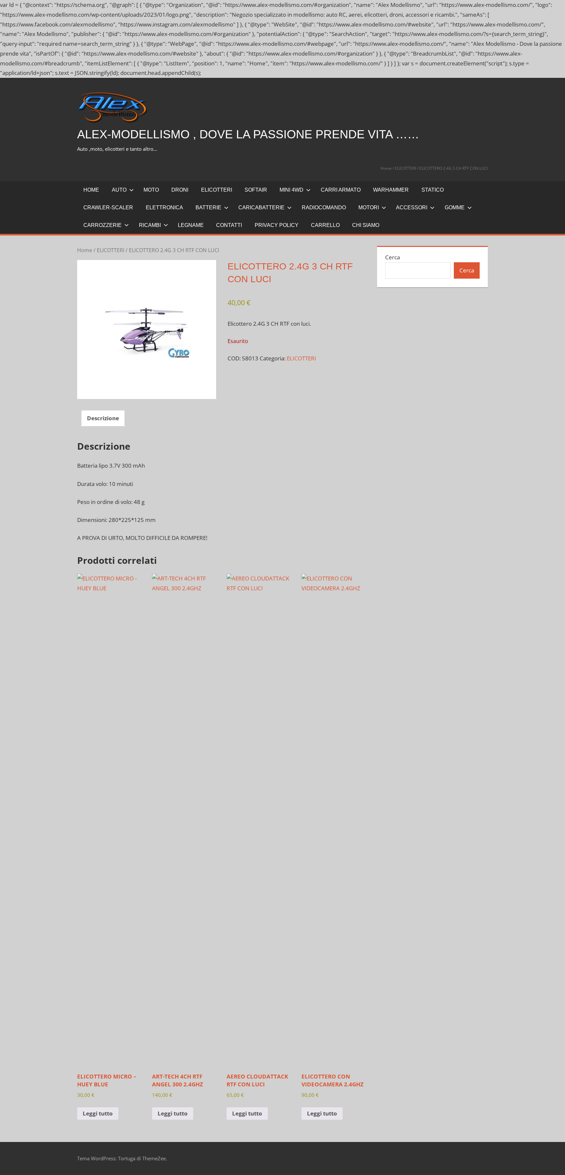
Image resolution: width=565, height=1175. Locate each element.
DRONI (179, 190)
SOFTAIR (256, 190)
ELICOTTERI (405, 168)
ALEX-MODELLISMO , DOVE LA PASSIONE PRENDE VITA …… (248, 134)
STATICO (432, 190)
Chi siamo (365, 225)
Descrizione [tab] (103, 418)
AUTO (119, 190)
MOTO (151, 190)
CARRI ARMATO (341, 190)
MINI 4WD (291, 190)
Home (386, 168)
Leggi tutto (98, 1113)
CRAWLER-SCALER (108, 207)
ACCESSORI (411, 207)
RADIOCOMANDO (324, 207)
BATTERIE (208, 207)
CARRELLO (325, 225)
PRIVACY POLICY (277, 225)
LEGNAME (191, 225)
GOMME (455, 207)
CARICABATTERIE (261, 207)
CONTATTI (229, 225)
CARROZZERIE (102, 225)
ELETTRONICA (164, 207)
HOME (91, 190)
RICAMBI (150, 225)
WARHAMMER (391, 190)
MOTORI (368, 207)
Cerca (392, 257)
